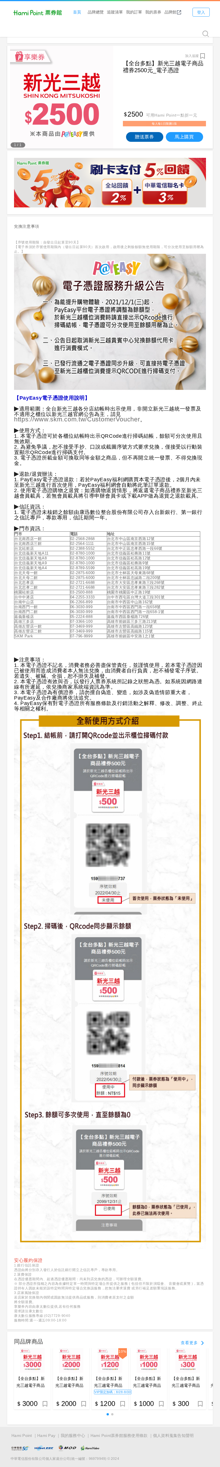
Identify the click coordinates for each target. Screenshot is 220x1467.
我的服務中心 (73, 1435)
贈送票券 (144, 136)
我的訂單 (134, 12)
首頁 (77, 12)
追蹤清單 (115, 12)
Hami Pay (46, 1435)
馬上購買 (184, 136)
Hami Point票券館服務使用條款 (119, 1435)
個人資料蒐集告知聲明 (173, 1435)
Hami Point (21, 1435)
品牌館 (170, 12)
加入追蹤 (192, 56)
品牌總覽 (96, 12)
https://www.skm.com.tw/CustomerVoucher (77, 419)
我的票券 (153, 12)
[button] (108, 1414)
